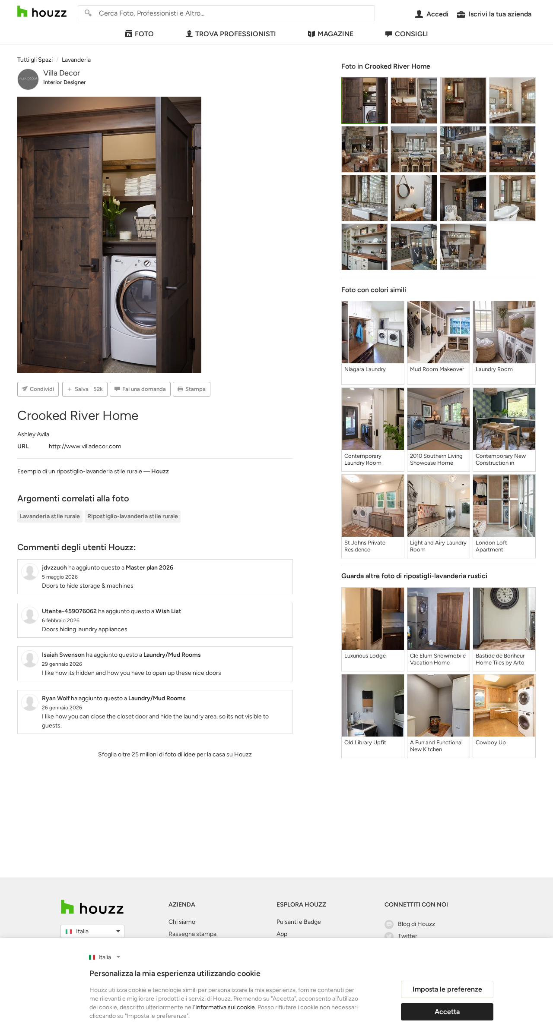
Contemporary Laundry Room (362, 459)
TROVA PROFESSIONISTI (235, 34)
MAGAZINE (335, 34)
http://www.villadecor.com (85, 446)
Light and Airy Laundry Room (438, 546)
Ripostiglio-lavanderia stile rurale (132, 516)
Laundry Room (494, 369)
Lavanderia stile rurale (50, 516)
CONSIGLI (411, 34)
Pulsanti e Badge (298, 922)
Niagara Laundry (365, 369)
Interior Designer (64, 82)
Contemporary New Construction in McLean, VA (501, 459)
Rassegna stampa (192, 934)
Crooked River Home (397, 66)
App (281, 934)
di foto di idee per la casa (192, 754)
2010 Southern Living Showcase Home (436, 459)
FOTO (144, 34)
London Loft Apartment (491, 546)
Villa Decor (61, 73)
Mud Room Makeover (437, 369)
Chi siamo (181, 922)
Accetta (447, 1012)
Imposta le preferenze (447, 989)
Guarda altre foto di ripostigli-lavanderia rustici (414, 576)
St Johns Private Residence (364, 546)
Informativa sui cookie (225, 1007)
